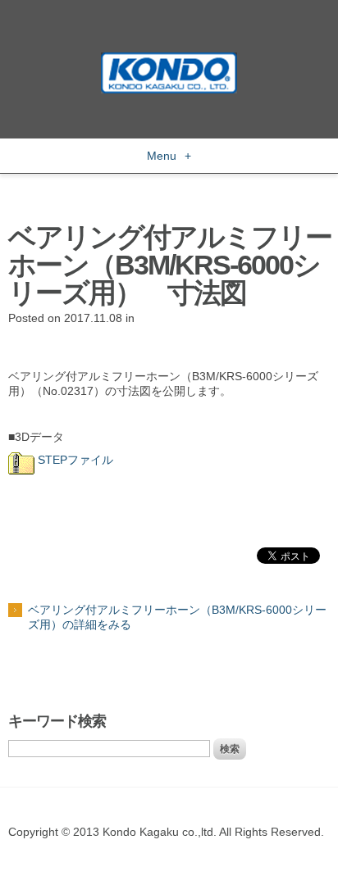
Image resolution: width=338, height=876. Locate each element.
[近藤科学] (169, 59)
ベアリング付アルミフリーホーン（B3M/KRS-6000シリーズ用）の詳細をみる (177, 617)
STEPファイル (73, 459)
